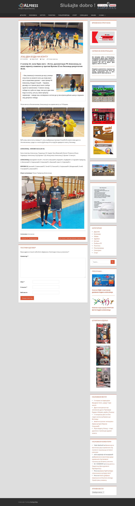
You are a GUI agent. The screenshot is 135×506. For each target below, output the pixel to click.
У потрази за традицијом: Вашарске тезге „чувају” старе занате (101, 403)
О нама (101, 15)
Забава (93, 15)
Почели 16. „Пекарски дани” (29, 239)
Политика (51, 15)
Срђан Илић (34, 59)
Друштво (23, 15)
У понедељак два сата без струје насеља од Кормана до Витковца (101, 417)
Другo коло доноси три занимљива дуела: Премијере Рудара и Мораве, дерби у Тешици (103, 410)
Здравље (97, 239)
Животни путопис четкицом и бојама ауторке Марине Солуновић (102, 424)
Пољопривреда (64, 15)
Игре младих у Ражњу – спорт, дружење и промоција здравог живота (102, 431)
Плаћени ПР (98, 243)
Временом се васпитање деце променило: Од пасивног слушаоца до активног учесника (102, 459)
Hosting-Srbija (34, 502)
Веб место (23, 292)
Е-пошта (23, 287)
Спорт (74, 15)
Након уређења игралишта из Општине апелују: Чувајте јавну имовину (102, 478)
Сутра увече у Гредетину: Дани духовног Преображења (103, 466)
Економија (33, 15)
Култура (42, 15)
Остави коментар (53, 59)
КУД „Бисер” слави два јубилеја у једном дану (71, 239)
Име (22, 282)
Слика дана (84, 15)
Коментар (24, 256)
